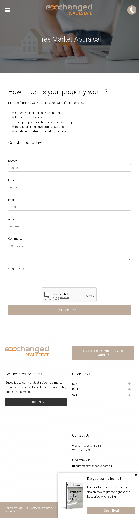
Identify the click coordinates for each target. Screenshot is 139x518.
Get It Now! (111, 510)
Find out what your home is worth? (103, 353)
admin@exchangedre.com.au (94, 466)
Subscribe (34, 402)
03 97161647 (82, 460)
